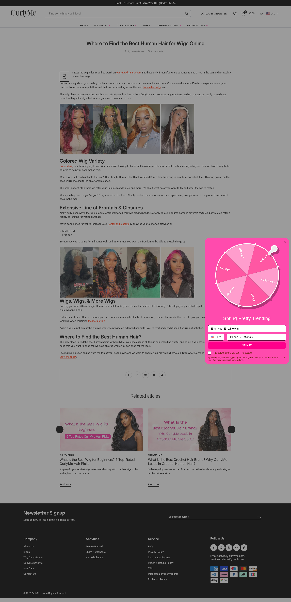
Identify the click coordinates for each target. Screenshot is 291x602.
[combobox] (216, 337)
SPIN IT (247, 345)
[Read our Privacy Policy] (284, 358)
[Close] (285, 242)
